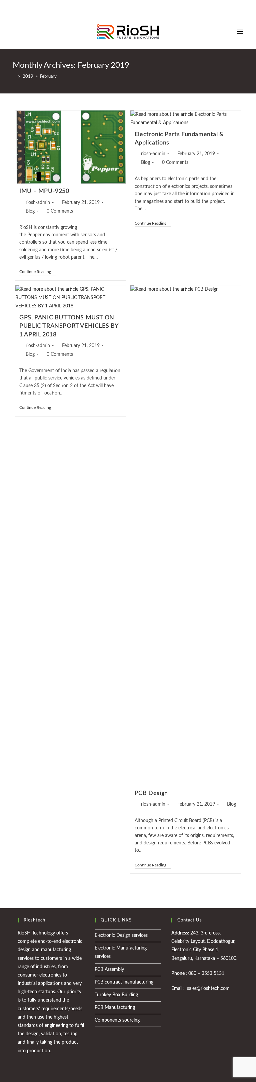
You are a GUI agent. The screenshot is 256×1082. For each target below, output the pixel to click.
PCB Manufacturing (115, 1007)
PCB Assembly (109, 969)
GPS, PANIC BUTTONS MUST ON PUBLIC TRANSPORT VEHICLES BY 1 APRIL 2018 (68, 326)
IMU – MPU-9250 (44, 191)
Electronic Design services (121, 935)
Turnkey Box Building (116, 995)
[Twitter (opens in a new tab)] (116, 8)
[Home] (14, 76)
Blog (30, 211)
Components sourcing (117, 1020)
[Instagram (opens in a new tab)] (131, 8)
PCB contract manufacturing (124, 982)
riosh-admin (38, 202)
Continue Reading (37, 271)
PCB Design (151, 793)
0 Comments (60, 211)
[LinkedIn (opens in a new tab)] (138, 8)
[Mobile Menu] (240, 31)
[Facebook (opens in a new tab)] (123, 8)
